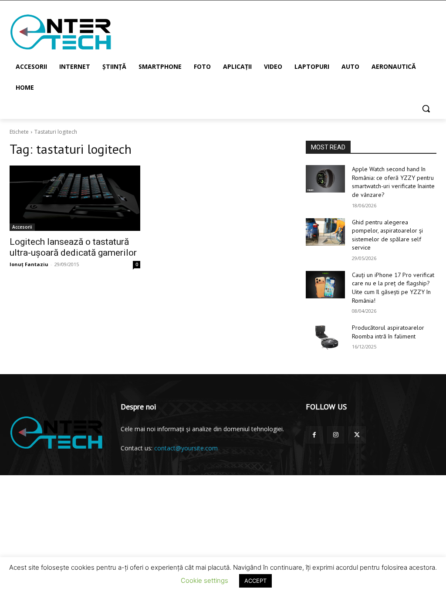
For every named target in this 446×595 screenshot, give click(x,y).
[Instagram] (335, 434)
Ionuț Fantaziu (29, 264)
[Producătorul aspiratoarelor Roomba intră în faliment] (325, 337)
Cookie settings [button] (204, 580)
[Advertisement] (214, 31)
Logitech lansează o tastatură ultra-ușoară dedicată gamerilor (73, 247)
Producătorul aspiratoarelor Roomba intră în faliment (388, 332)
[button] (426, 108)
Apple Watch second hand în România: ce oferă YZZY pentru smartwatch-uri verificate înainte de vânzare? (393, 182)
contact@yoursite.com (186, 448)
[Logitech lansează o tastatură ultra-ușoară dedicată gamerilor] (75, 198)
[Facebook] (314, 434)
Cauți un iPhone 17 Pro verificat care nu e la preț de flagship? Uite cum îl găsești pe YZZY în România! (393, 287)
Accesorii (22, 227)
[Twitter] (356, 434)
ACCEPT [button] (255, 580)
